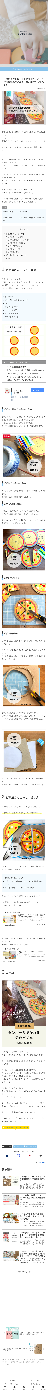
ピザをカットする (14, 249)
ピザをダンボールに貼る (16, 243)
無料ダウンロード (31, 1146)
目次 (21, 229)
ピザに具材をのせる (15, 246)
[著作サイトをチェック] (7, 1155)
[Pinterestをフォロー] (29, 1155)
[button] (43, 706)
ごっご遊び (7, 1146)
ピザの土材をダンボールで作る (19, 240)
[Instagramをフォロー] (18, 1155)
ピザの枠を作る (13, 252)
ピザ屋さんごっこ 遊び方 (16, 255)
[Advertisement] (24, 1298)
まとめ (8, 258)
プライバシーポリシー (12, 1384)
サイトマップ (35, 1380)
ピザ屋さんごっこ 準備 (15, 234)
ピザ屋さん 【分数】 (15, 237)
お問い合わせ (35, 1384)
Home (12, 1380)
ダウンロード (37, 390)
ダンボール (18, 1146)
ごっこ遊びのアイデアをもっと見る (16, 1127)
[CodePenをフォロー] (41, 1155)
